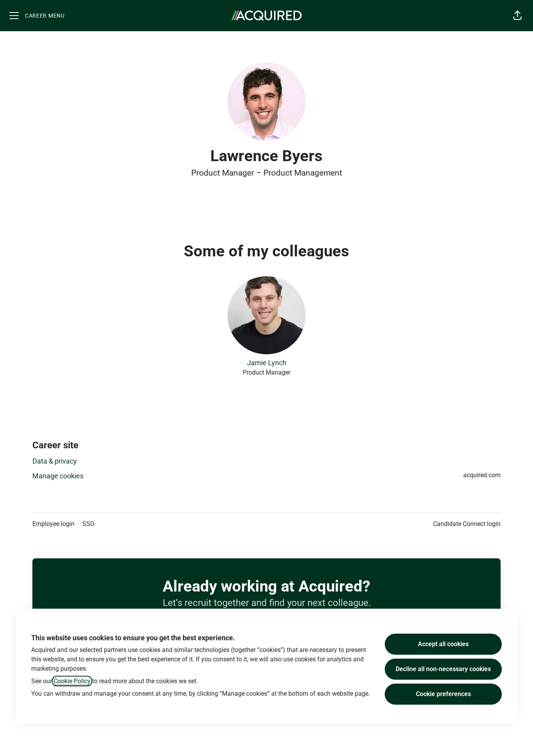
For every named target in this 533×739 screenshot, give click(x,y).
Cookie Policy (72, 681)
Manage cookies (58, 476)
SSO (88, 524)
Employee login (53, 524)
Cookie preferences (443, 694)
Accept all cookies (443, 644)
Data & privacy (54, 461)
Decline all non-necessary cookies (443, 669)
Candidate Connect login (467, 524)
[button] (517, 16)
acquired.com (482, 475)
